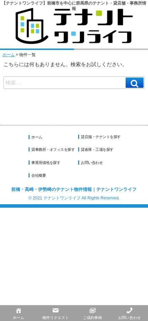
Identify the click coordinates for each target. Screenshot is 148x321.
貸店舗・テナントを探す (101, 137)
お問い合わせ (92, 162)
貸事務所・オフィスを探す (53, 149)
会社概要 (38, 175)
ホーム (8, 54)
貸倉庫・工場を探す (97, 149)
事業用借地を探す (45, 162)
